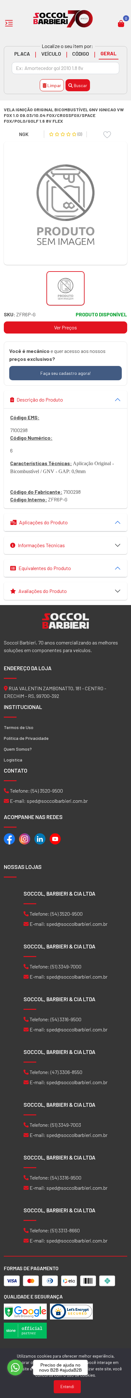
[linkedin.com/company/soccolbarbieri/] (39, 838)
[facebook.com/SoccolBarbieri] (9, 838)
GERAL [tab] (108, 53)
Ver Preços (65, 327)
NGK (24, 134)
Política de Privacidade (26, 738)
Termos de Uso (18, 727)
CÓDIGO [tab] (80, 54)
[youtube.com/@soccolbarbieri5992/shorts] (55, 838)
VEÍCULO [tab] (51, 54)
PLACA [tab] (22, 54)
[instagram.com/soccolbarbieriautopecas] (24, 838)
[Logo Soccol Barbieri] (63, 18)
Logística (13, 759)
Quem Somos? (18, 749)
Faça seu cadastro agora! (65, 373)
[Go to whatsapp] (15, 1367)
